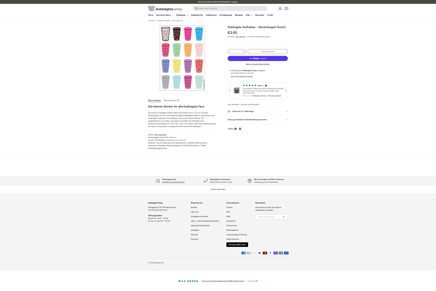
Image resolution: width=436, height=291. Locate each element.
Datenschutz (231, 225)
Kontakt (235, 2)
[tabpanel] (182, 127)
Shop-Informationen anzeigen (242, 76)
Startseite (151, 21)
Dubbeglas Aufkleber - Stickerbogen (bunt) (170, 21)
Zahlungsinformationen (200, 225)
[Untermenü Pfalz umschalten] (251, 15)
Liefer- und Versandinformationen (205, 221)
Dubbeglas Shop (158, 263)
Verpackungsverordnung (236, 234)
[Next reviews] (285, 90)
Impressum (231, 221)
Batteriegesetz (232, 230)
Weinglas (239, 15)
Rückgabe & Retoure (199, 216)
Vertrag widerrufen (237, 244)
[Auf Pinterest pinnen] (240, 129)
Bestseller (259, 15)
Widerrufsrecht (232, 239)
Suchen (229, 207)
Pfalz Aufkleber (160, 134)
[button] (286, 8)
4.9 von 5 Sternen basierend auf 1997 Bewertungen (223, 281)
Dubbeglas (181, 15)
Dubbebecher (197, 15)
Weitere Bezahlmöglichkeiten (258, 64)
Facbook (194, 234)
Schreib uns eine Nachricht (173, 182)
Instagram (195, 230)
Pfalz (248, 15)
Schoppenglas (225, 15)
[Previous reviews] (229, 90)
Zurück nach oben (218, 189)
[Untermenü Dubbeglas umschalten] (187, 15)
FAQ (228, 212)
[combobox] (230, 8)
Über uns (194, 212)
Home (150, 15)
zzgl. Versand (240, 37)
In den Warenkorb (268, 52)
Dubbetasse (211, 15)
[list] (182, 58)
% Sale (270, 15)
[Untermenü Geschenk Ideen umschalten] (172, 15)
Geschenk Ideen (163, 15)
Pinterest (194, 239)
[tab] (154, 100)
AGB (228, 216)
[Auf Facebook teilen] (235, 129)
